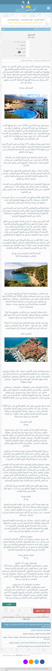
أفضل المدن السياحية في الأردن (40, 630)
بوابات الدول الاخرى (26, 20)
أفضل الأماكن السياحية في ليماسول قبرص (35, 617)
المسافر (31, 34)
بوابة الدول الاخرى (13, 20)
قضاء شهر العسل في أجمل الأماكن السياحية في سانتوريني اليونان (29, 643)
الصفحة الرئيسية (39, 20)
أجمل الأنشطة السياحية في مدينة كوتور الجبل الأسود (33, 646)
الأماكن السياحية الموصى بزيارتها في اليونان (36, 634)
